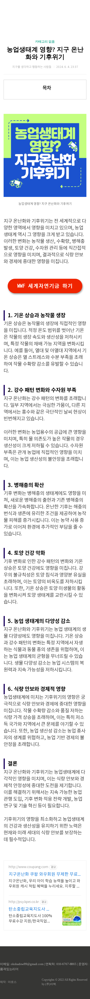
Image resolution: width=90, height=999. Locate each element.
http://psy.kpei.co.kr (24, 902)
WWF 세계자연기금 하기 (45, 286)
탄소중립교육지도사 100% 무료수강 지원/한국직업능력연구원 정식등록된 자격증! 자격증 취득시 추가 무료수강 (30, 919)
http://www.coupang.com (28, 867)
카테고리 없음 (45, 41)
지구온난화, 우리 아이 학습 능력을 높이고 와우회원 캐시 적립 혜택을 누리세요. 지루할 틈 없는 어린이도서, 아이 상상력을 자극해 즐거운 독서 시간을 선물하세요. (44, 884)
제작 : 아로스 (8, 982)
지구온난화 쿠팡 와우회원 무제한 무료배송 (43, 874)
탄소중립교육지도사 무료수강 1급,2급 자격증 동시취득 (29, 909)
